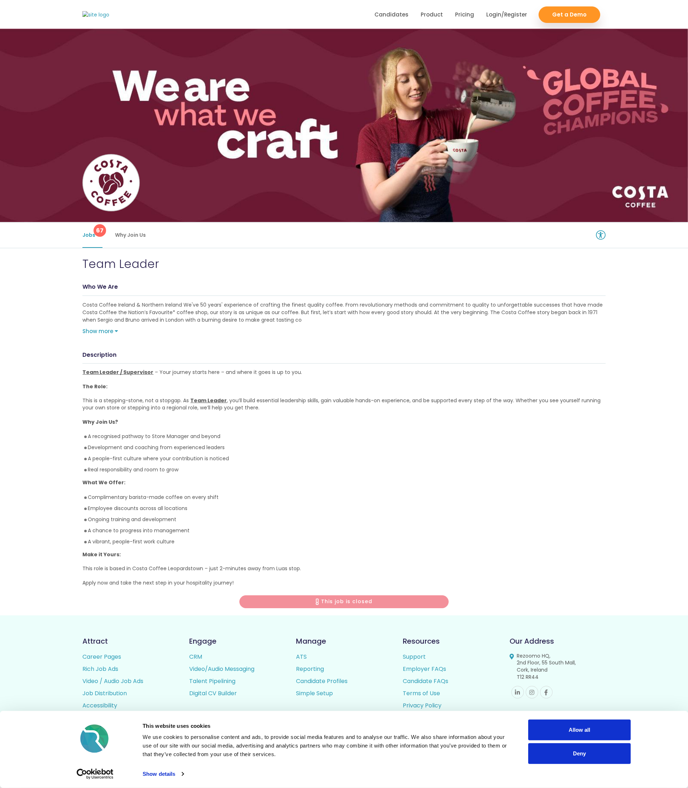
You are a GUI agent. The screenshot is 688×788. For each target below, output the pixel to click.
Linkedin (517, 692)
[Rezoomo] (95, 15)
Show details (159, 774)
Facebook (546, 692)
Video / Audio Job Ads (112, 681)
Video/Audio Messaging (221, 669)
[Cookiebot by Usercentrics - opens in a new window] (95, 774)
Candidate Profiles (322, 681)
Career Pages (101, 657)
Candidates (391, 14)
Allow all (579, 730)
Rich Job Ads (100, 669)
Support (414, 657)
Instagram (532, 692)
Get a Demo (569, 14)
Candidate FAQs (425, 681)
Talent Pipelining (212, 681)
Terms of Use (421, 693)
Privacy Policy (422, 705)
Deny (579, 753)
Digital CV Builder (213, 693)
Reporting (310, 669)
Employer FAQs (424, 669)
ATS (301, 657)
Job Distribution (104, 693)
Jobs (92, 232)
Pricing (464, 14)
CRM (195, 657)
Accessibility (99, 705)
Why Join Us (130, 235)
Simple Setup (314, 693)
